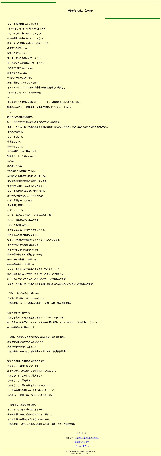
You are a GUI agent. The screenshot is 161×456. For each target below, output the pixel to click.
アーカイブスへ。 (83, 446)
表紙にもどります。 (83, 442)
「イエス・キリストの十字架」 (87, 438)
